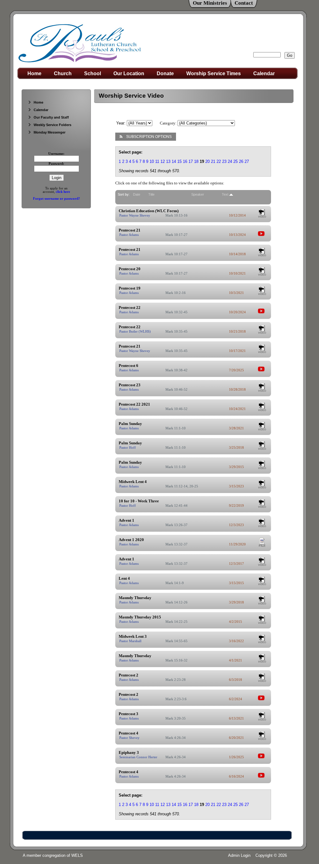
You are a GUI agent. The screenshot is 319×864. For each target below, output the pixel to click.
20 (207, 161)
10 (152, 161)
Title (151, 194)
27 (247, 161)
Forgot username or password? (56, 198)
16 (185, 161)
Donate (165, 73)
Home (34, 73)
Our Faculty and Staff (51, 117)
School (92, 73)
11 (157, 161)
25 (235, 161)
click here (63, 191)
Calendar (264, 73)
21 (213, 161)
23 (224, 161)
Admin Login (239, 855)
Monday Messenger (49, 132)
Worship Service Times (213, 73)
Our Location (128, 73)
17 (190, 161)
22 (219, 161)
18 (196, 161)
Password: (56, 163)
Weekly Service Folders (52, 125)
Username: (56, 153)
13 (168, 161)
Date (136, 194)
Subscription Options (149, 136)
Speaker (197, 194)
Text (225, 194)
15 (179, 161)
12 (162, 161)
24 (230, 161)
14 (174, 161)
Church (63, 73)
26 (241, 161)
